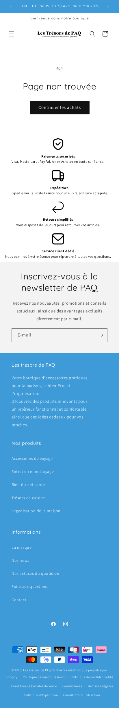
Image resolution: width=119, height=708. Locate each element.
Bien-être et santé (28, 484)
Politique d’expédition (41, 695)
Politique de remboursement (44, 677)
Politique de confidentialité (92, 677)
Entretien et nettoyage (33, 471)
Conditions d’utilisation (81, 695)
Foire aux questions (30, 586)
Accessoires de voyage (32, 458)
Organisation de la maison (36, 510)
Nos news (20, 560)
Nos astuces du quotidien (35, 573)
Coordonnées (72, 686)
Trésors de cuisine (28, 497)
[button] (11, 34)
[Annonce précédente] (10, 6)
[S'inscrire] (100, 335)
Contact (19, 599)
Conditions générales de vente (34, 686)
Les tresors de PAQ (37, 670)
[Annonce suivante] (108, 6)
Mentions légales (100, 686)
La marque (21, 547)
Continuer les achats (59, 107)
